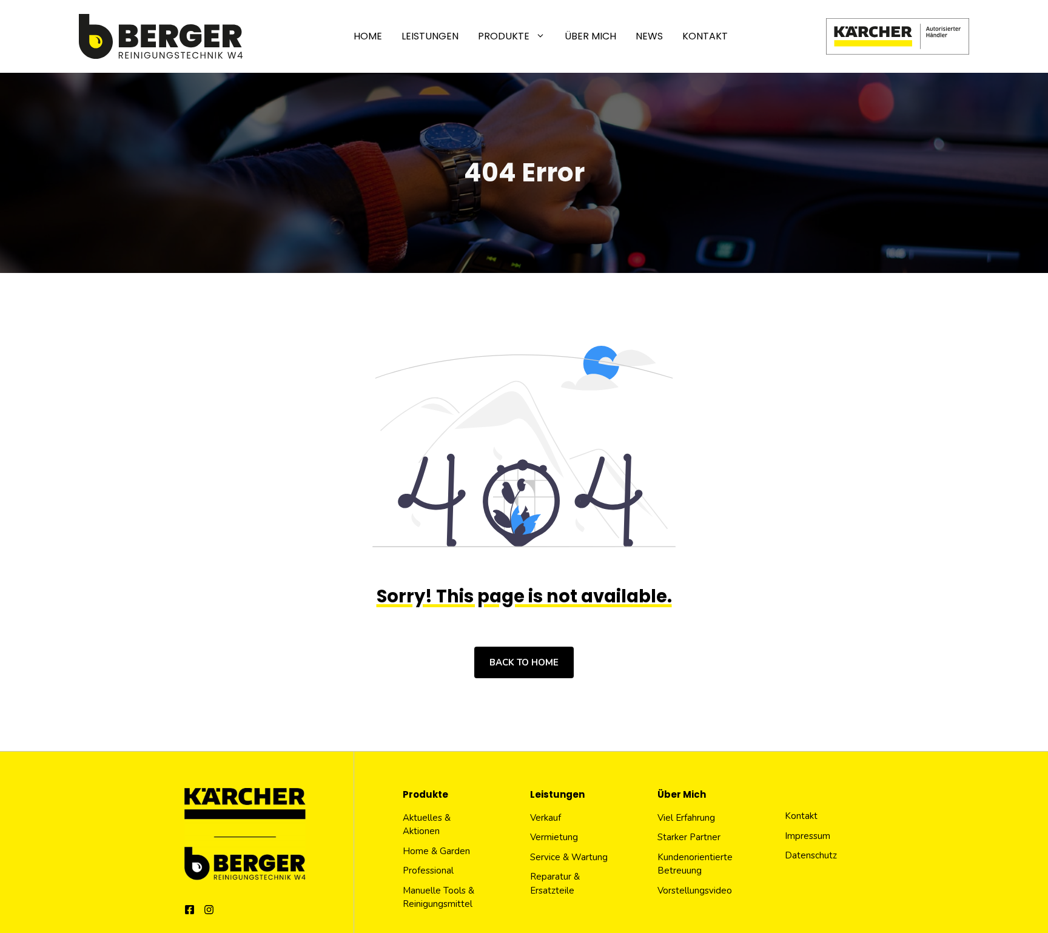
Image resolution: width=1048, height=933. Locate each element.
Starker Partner (688, 837)
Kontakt (705, 36)
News (649, 36)
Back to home (524, 662)
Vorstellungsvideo (694, 890)
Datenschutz (811, 855)
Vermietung (554, 837)
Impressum (807, 836)
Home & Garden (436, 851)
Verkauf (545, 818)
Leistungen (429, 36)
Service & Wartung (569, 857)
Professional (428, 870)
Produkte (503, 36)
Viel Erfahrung (686, 818)
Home (368, 36)
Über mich (590, 36)
